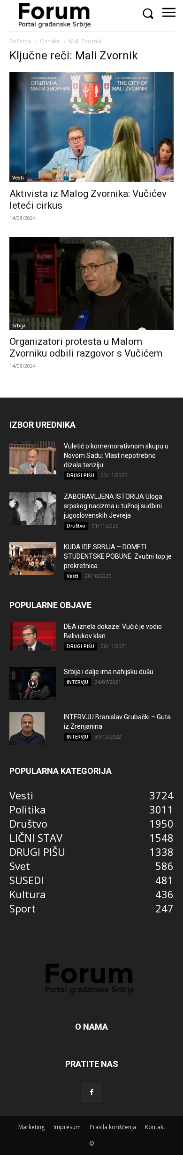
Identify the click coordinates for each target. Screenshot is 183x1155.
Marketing (31, 1127)
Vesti (18, 177)
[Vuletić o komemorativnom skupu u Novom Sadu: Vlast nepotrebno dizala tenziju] (32, 457)
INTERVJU (77, 682)
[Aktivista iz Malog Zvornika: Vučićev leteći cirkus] (91, 127)
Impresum (67, 1127)
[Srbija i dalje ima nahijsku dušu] (32, 683)
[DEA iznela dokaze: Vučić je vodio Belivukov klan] (32, 636)
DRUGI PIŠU (80, 475)
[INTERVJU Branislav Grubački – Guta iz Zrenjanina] (27, 728)
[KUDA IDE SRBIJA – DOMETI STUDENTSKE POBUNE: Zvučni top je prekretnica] (32, 558)
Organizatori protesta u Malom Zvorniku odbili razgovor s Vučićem (85, 347)
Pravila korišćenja (113, 1127)
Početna (20, 41)
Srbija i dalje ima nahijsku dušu (108, 671)
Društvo (76, 525)
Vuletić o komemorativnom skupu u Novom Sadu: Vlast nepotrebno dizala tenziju (116, 455)
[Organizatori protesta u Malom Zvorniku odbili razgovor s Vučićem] (91, 283)
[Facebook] (91, 1092)
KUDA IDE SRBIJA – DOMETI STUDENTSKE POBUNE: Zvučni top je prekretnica (118, 556)
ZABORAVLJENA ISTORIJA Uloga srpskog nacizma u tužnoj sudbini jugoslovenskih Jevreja (113, 506)
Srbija (19, 325)
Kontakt (155, 1127)
